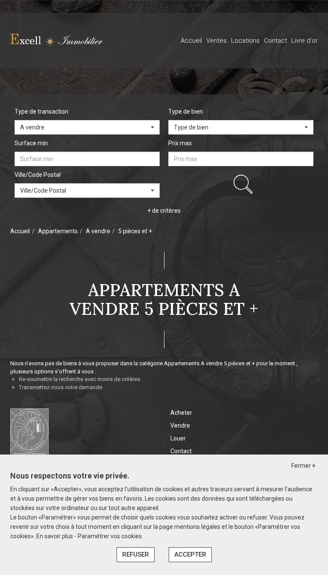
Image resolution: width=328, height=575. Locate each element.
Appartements (58, 231)
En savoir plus (55, 536)
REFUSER (135, 554)
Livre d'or (304, 40)
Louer (178, 438)
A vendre (98, 231)
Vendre (180, 425)
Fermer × (303, 465)
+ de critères (164, 210)
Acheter (181, 412)
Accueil (191, 40)
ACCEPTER (190, 554)
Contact (275, 40)
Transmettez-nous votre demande (60, 387)
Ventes (216, 40)
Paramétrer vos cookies (110, 536)
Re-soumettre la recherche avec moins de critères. (80, 379)
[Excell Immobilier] (56, 40)
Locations (245, 40)
